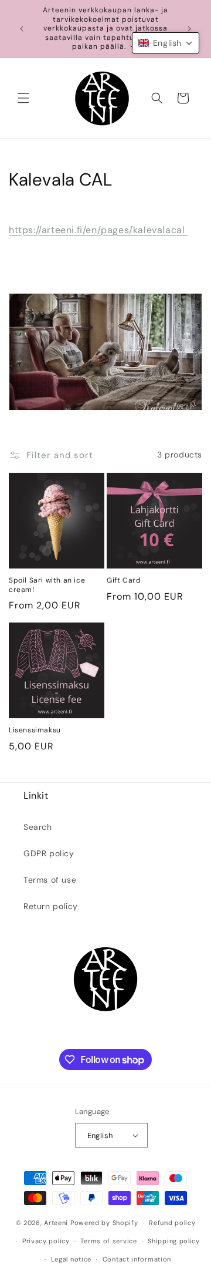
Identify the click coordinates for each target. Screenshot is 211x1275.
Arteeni (56, 1223)
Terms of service (108, 1241)
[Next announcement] (189, 29)
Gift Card (124, 580)
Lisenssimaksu (35, 730)
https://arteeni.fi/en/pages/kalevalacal (98, 230)
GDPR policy (48, 853)
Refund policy (172, 1223)
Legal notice (71, 1259)
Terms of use (49, 879)
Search (37, 827)
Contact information (137, 1259)
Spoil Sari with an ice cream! (47, 585)
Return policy (50, 906)
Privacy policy (46, 1241)
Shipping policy (174, 1241)
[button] (23, 98)
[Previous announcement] (22, 29)
